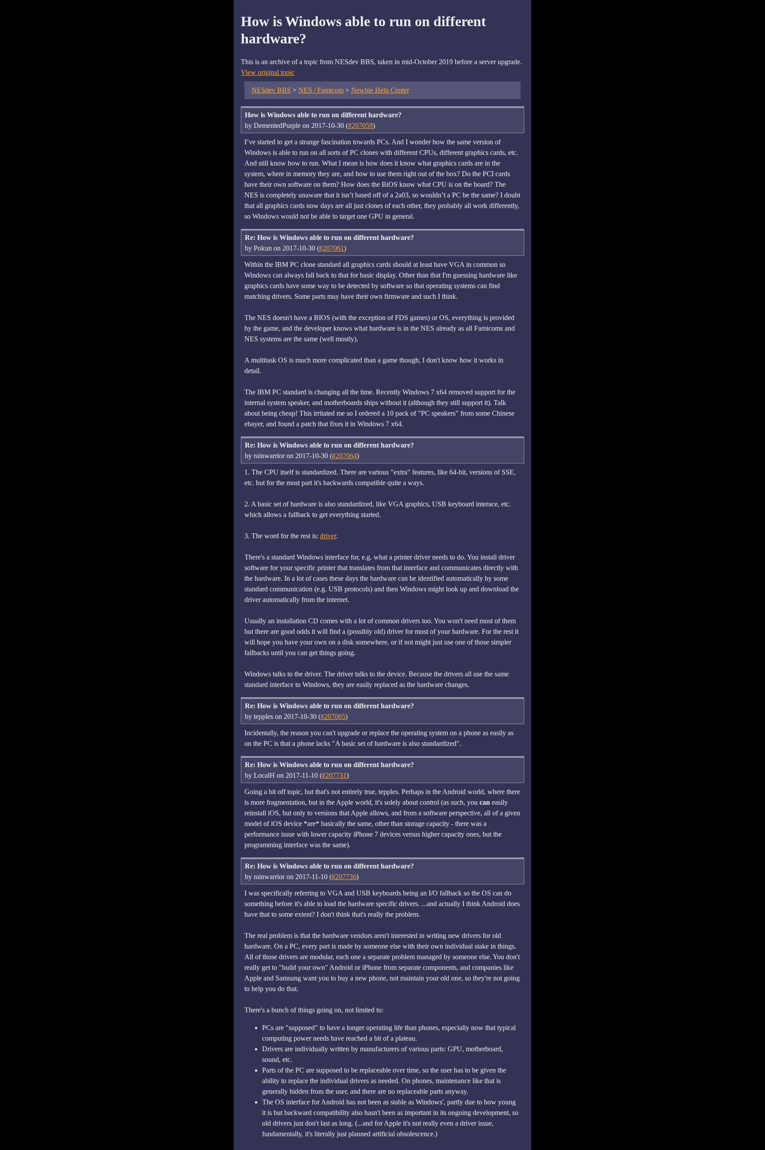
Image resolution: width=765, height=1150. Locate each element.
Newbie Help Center (380, 90)
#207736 (344, 876)
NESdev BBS (271, 90)
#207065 (333, 716)
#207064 (344, 455)
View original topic (267, 72)
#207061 (331, 248)
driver (328, 536)
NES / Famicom (321, 90)
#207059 (360, 125)
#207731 (334, 775)
